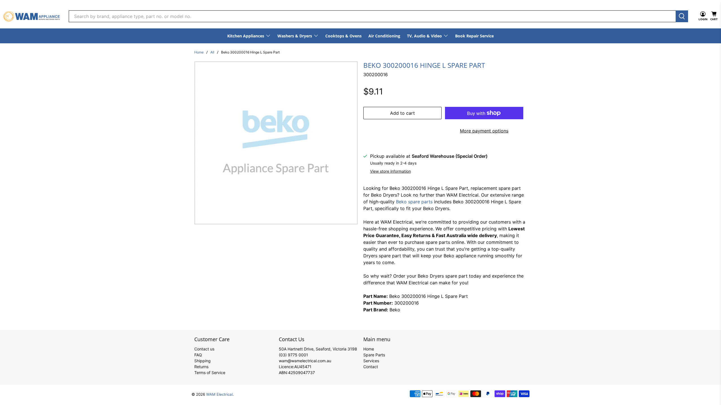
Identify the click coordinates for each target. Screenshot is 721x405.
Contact (370, 366)
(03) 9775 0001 (293, 354)
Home (199, 52)
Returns (201, 366)
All (212, 52)
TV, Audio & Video (424, 36)
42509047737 (301, 372)
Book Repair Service (474, 36)
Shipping (202, 360)
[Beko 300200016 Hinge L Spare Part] (276, 142)
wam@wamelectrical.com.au (305, 360)
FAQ (198, 354)
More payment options (484, 131)
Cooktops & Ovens (343, 36)
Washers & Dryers (294, 36)
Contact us (204, 348)
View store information (390, 171)
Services (371, 360)
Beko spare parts (414, 201)
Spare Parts (374, 354)
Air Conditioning (384, 36)
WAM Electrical (219, 394)
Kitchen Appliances (245, 36)
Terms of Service (209, 372)
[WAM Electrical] (31, 16)
